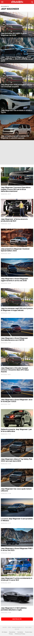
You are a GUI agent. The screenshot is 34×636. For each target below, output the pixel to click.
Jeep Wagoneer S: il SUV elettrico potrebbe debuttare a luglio (14, 609)
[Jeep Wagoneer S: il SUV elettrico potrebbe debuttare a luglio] (17, 597)
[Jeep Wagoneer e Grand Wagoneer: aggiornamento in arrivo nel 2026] (17, 267)
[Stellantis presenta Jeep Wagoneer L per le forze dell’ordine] (17, 418)
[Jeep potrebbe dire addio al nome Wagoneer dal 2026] (17, 25)
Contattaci (20, 632)
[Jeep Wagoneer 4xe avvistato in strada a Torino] (17, 102)
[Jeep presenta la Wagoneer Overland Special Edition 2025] (17, 238)
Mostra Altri (16, 619)
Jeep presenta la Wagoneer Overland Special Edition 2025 (15, 250)
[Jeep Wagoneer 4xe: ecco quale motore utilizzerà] (17, 478)
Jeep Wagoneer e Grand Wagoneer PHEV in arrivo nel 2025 (17, 549)
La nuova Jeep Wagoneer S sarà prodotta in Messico (17, 520)
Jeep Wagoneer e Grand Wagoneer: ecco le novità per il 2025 (16, 400)
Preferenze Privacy (20, 634)
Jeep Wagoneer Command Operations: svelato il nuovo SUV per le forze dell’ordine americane (16, 189)
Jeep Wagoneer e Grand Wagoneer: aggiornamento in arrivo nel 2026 (14, 279)
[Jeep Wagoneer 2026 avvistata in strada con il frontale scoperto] (17, 76)
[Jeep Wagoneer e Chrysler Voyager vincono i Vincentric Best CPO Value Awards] (17, 357)
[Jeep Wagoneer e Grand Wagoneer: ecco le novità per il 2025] (17, 388)
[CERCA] (32, 2)
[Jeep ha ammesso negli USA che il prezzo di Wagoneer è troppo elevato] (17, 297)
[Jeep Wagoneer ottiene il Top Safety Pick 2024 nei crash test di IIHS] (17, 448)
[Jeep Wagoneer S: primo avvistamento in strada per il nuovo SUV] (17, 567)
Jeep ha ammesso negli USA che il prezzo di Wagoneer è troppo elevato (17, 309)
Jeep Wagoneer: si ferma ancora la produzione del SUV (14, 220)
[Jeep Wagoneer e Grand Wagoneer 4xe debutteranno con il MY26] (17, 327)
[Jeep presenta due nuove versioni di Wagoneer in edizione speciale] (17, 127)
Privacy (11, 634)
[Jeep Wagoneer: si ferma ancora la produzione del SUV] (17, 208)
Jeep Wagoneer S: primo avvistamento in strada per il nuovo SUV (16, 579)
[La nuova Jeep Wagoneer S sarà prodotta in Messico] (17, 507)
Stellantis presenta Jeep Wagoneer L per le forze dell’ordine (16, 430)
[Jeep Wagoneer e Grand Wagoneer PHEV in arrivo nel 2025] (17, 537)
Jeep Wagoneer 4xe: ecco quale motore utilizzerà (16, 490)
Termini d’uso (28, 632)
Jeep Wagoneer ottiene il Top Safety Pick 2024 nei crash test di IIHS (16, 460)
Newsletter (12, 632)
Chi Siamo (4, 632)
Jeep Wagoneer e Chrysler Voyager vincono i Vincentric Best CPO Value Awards (15, 370)
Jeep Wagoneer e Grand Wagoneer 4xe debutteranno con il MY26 (14, 339)
